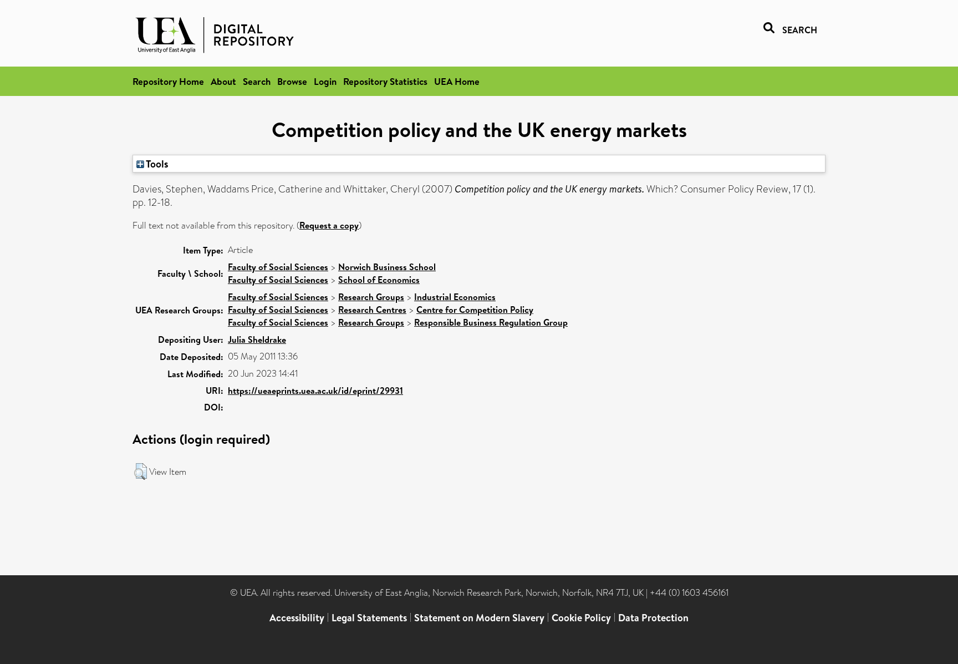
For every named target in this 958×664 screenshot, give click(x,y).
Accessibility (296, 618)
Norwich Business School (387, 267)
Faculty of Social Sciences (278, 267)
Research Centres (372, 309)
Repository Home (168, 81)
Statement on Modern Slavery (479, 618)
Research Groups (371, 297)
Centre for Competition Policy (474, 309)
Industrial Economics (455, 297)
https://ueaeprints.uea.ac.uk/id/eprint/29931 (315, 390)
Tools (156, 163)
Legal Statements (369, 618)
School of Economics (379, 279)
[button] (140, 471)
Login (325, 81)
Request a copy (329, 225)
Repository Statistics (385, 81)
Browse (292, 81)
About (223, 81)
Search (257, 81)
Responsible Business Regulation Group (491, 322)
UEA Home (457, 81)
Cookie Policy (581, 618)
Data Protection (653, 618)
